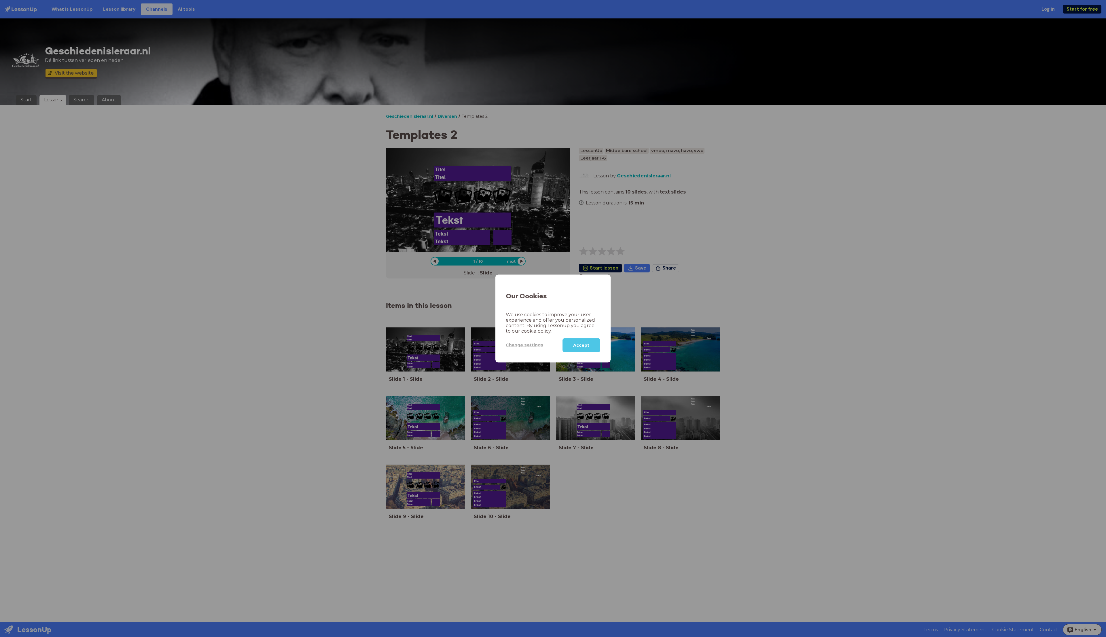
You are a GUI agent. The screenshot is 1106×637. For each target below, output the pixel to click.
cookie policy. (536, 330)
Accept (581, 345)
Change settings (524, 345)
